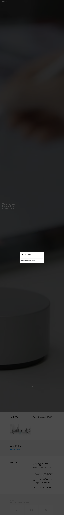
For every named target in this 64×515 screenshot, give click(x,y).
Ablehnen (29, 260)
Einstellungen (34, 260)
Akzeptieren (23, 260)
